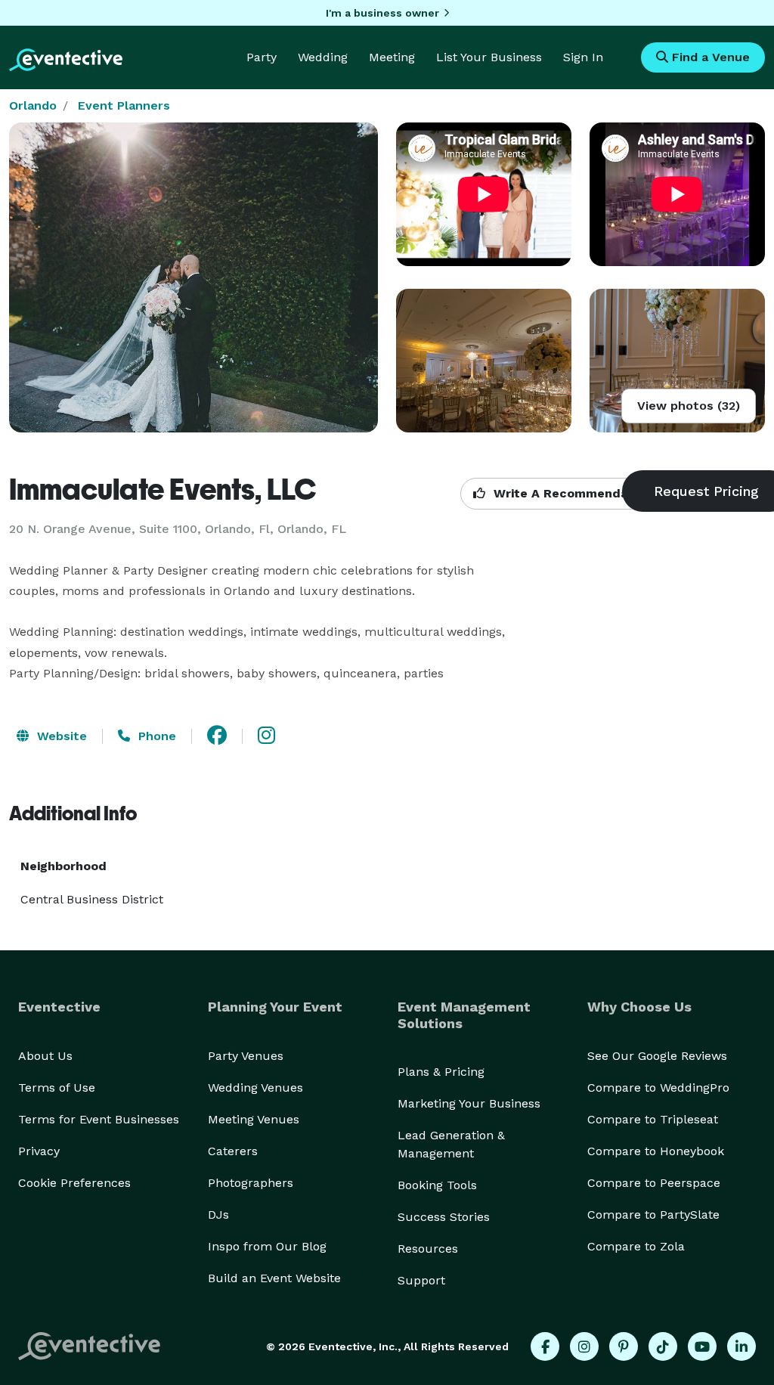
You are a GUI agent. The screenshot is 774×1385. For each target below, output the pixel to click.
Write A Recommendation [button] (571, 493)
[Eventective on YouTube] (702, 1346)
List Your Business (489, 57)
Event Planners (124, 105)
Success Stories (444, 1217)
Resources (428, 1248)
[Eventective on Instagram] (584, 1346)
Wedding (323, 57)
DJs (218, 1214)
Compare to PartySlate (653, 1214)
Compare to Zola (636, 1246)
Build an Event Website (274, 1278)
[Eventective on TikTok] (663, 1346)
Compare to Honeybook (655, 1151)
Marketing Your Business (469, 1103)
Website (60, 736)
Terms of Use (56, 1087)
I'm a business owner (382, 13)
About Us (45, 1056)
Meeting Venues (253, 1119)
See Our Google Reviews (657, 1056)
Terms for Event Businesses (98, 1119)
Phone (155, 736)
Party (261, 57)
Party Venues (245, 1056)
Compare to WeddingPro (658, 1087)
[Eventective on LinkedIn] (741, 1346)
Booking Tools (437, 1185)
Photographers (250, 1183)
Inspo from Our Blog (267, 1246)
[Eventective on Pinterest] (623, 1346)
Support (421, 1280)
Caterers (233, 1151)
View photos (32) (688, 405)
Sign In (583, 57)
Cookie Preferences (74, 1183)
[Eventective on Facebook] (545, 1346)
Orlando (33, 105)
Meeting (392, 57)
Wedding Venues (255, 1087)
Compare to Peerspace (653, 1183)
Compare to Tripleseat (652, 1119)
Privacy (39, 1151)
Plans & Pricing (441, 1071)
